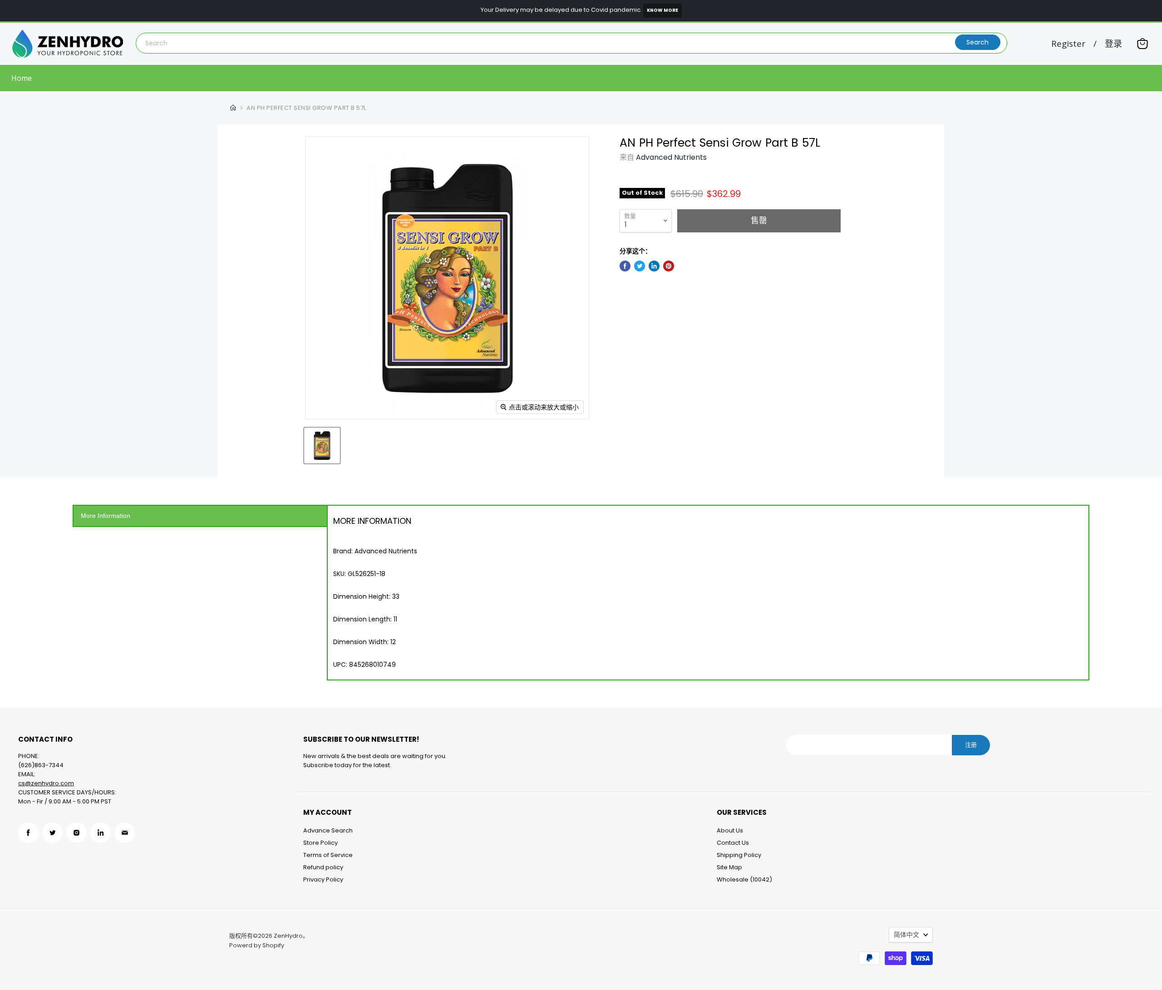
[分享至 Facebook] (625, 266)
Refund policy (323, 867)
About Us (730, 830)
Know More (662, 10)
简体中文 (906, 934)
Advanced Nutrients (671, 157)
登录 (1113, 43)
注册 (971, 744)
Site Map (729, 867)
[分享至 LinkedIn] (654, 266)
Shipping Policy (739, 855)
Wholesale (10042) (744, 879)
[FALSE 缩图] (322, 445)
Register (1068, 43)
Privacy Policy (323, 879)
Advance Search (328, 830)
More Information (105, 515)
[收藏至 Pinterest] (668, 266)
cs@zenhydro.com (46, 783)
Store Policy (320, 842)
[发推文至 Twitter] (639, 266)
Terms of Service (328, 855)
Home (21, 78)
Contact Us (733, 842)
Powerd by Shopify (256, 945)
